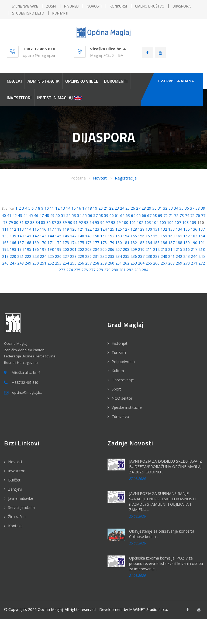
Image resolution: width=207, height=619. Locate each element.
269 (179, 263)
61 (117, 215)
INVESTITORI (19, 97)
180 (118, 242)
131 (156, 229)
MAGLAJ (14, 81)
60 (111, 215)
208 (126, 249)
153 (118, 235)
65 (138, 215)
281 (122, 269)
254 (66, 263)
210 (141, 249)
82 (27, 222)
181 (126, 242)
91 (75, 222)
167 (20, 242)
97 (108, 222)
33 (170, 208)
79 (11, 222)
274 (69, 269)
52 (68, 215)
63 (128, 215)
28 (144, 208)
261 (118, 263)
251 (43, 263)
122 (88, 229)
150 (96, 235)
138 (5, 235)
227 (66, 256)
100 (125, 222)
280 (115, 269)
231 (96, 256)
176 (88, 242)
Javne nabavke (20, 498)
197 (43, 249)
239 (156, 256)
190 (194, 242)
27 (138, 208)
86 (48, 222)
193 (13, 249)
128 (133, 229)
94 (91, 222)
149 (88, 235)
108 (185, 222)
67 (149, 215)
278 (99, 269)
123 (96, 229)
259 (103, 263)
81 (21, 222)
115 (35, 229)
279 (107, 269)
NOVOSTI (94, 6)
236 (133, 256)
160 (171, 235)
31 (160, 208)
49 (52, 215)
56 (90, 215)
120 (73, 229)
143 (43, 235)
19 (95, 208)
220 (13, 256)
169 (35, 242)
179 (111, 242)
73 (182, 215)
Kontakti (15, 525)
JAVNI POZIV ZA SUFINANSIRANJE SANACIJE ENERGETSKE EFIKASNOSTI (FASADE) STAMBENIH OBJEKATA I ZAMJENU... (162, 501)
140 (20, 235)
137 (201, 229)
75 (192, 215)
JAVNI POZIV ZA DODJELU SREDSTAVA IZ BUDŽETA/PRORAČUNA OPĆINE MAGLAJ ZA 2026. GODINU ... (165, 466)
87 (54, 222)
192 (5, 249)
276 (84, 269)
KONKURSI (118, 6)
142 (35, 235)
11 (52, 208)
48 (47, 215)
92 (81, 222)
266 (156, 263)
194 (20, 249)
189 (186, 242)
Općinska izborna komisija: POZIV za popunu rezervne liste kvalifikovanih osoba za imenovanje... (166, 563)
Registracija (126, 178)
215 (179, 249)
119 (66, 229)
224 (43, 256)
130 (149, 229)
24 (122, 208)
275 (77, 269)
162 (186, 235)
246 (5, 263)
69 (160, 215)
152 (111, 235)
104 (155, 222)
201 (73, 249)
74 (187, 215)
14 (68, 208)
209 (133, 249)
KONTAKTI (60, 13)
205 (103, 249)
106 (170, 222)
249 (28, 263)
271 (194, 263)
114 (28, 229)
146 (66, 235)
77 (203, 215)
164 (201, 235)
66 (144, 215)
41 (9, 215)
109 (193, 222)
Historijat (119, 343)
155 (133, 235)
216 (186, 249)
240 (164, 256)
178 (103, 242)
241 (171, 256)
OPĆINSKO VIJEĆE (81, 81)
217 (194, 249)
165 (5, 242)
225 (50, 256)
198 (50, 249)
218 (201, 249)
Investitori (16, 470)
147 (73, 235)
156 (141, 235)
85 (43, 222)
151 (103, 235)
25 (127, 208)
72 (176, 215)
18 (90, 208)
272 (201, 263)
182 (133, 242)
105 (163, 222)
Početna (78, 178)
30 (154, 208)
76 (198, 215)
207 (118, 249)
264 (141, 263)
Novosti (100, 178)
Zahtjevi (15, 489)
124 (103, 229)
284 (145, 269)
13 (63, 208)
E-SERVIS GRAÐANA (176, 80)
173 (66, 242)
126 (118, 229)
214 (171, 249)
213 (164, 249)
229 (81, 256)
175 (81, 242)
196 (35, 249)
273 (62, 269)
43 (20, 215)
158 (156, 235)
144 (50, 235)
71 (171, 215)
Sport (116, 389)
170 (43, 242)
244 (194, 256)
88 (59, 222)
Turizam (119, 352)
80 (16, 222)
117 (50, 229)
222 (28, 256)
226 (58, 256)
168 (28, 242)
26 (133, 208)
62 (122, 215)
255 (73, 263)
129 (141, 229)
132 (164, 229)
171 (50, 242)
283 (137, 269)
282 (130, 269)
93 (86, 222)
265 (149, 263)
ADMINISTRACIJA (43, 81)
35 (181, 208)
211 (149, 249)
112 (13, 229)
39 (203, 208)
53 (74, 215)
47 (41, 215)
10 (46, 208)
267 (164, 263)
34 (176, 208)
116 (43, 229)
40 (4, 215)
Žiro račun (17, 516)
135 (186, 229)
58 (101, 215)
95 (97, 222)
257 (88, 263)
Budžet (14, 480)
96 (102, 222)
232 (103, 256)
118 (58, 229)
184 (149, 242)
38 (197, 208)
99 (118, 222)
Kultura (118, 370)
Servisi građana (21, 507)
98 (113, 222)
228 (73, 256)
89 (65, 222)
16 (79, 208)
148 (81, 235)
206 (111, 249)
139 (13, 235)
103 (147, 222)
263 (133, 263)
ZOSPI (51, 6)
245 (201, 256)
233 (111, 256)
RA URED (71, 6)
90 (70, 222)
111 (5, 229)
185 (156, 242)
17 (84, 208)
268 (171, 263)
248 (20, 263)
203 (88, 249)
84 (38, 222)
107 (178, 222)
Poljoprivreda (123, 361)
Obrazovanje (123, 379)
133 (171, 229)
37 (192, 208)
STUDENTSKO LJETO (28, 13)
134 (179, 229)
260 (111, 263)
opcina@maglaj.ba (39, 55)
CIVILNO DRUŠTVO (149, 6)
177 (96, 242)
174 (73, 242)
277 (92, 269)
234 (118, 256)
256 (81, 263)
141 (28, 235)
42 (14, 215)
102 (140, 222)
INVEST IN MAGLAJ (55, 97)
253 (58, 263)
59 (106, 215)
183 (141, 242)
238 (149, 256)
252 (50, 263)
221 (20, 256)
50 (58, 215)
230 (88, 256)
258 (96, 263)
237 (141, 256)
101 (132, 222)
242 (179, 256)
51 (63, 215)
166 (13, 242)
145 (58, 235)
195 (28, 249)
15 (73, 208)
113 (20, 229)
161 (179, 235)
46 (36, 215)
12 (57, 208)
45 (31, 215)
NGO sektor (122, 398)
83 (32, 222)
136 (194, 229)
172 (58, 242)
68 (155, 215)
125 (111, 229)
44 (25, 215)
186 (164, 242)
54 (79, 215)
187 (171, 242)
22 (111, 208)
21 (106, 208)
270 (186, 263)
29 (149, 208)
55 (84, 215)
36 (187, 208)
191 (201, 242)
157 (149, 235)
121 (81, 229)
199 (58, 249)
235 (126, 256)
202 (81, 249)
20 (100, 208)
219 (5, 256)
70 (165, 215)
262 (126, 263)
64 (133, 215)
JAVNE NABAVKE (25, 6)
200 (66, 249)
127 (126, 229)
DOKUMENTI (115, 81)
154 (126, 235)
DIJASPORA (181, 6)
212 (156, 249)
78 (5, 222)
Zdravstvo (120, 416)
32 (165, 208)
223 (35, 256)
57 (95, 215)
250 (35, 263)
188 (179, 242)
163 (194, 235)
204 (96, 249)
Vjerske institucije (127, 407)
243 (186, 256)
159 (164, 235)
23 (117, 208)
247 (13, 263)
